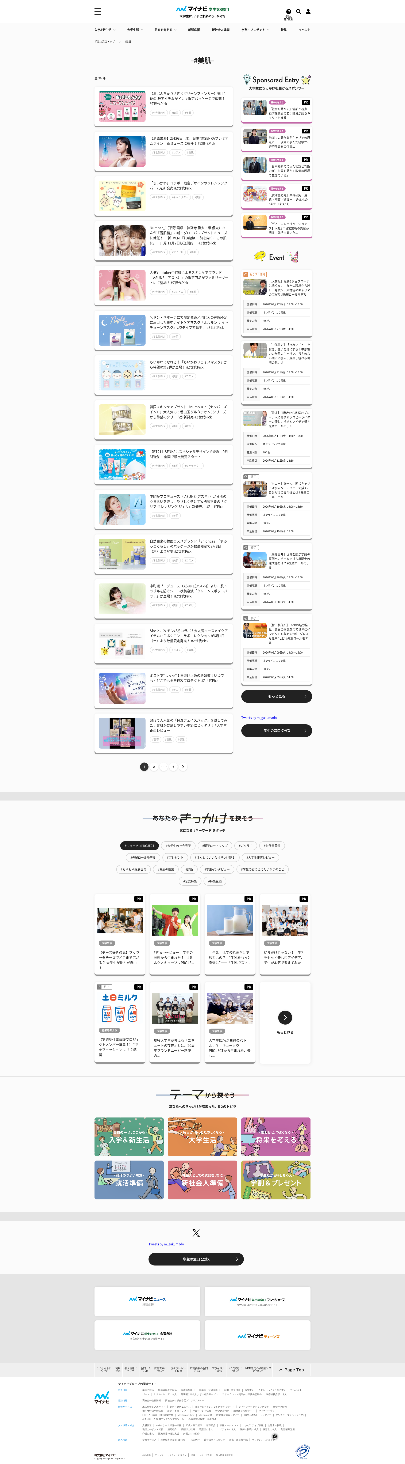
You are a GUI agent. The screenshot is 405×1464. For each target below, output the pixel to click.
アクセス (159, 1455)
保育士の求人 (270, 1429)
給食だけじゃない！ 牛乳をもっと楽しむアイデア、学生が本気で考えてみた (284, 957)
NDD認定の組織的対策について (258, 1370)
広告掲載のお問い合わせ (199, 1370)
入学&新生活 (102, 29)
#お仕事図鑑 (272, 845)
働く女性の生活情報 (152, 1411)
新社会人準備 (221, 29)
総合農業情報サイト (244, 1411)
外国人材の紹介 (191, 1433)
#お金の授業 (166, 869)
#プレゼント (175, 857)
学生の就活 (148, 1390)
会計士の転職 (275, 1425)
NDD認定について (235, 1370)
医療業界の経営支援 (168, 1433)
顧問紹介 (172, 1429)
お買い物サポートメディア (257, 1415)
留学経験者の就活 (167, 1390)
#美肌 (127, 41)
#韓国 (175, 112)
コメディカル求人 (226, 1429)
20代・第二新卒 (194, 1425)
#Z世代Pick (158, 112)
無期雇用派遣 (288, 1429)
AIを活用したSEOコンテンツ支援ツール (163, 1419)
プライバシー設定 (218, 1369)
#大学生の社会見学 (178, 845)
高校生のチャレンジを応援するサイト (214, 1407)
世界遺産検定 (222, 1411)
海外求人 (249, 1390)
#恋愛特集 (190, 881)
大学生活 (133, 29)
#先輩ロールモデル (143, 857)
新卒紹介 (211, 1425)
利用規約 (117, 1370)
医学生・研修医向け (209, 1390)
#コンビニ (177, 292)
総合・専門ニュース (180, 1407)
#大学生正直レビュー (260, 857)
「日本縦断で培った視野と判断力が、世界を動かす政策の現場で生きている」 (289, 171)
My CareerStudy (186, 1415)
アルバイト (296, 1390)
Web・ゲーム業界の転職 (168, 1425)
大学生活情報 (280, 1407)
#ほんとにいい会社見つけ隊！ (215, 857)
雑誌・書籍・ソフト (177, 1411)
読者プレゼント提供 (178, 1370)
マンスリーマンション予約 (290, 1415)
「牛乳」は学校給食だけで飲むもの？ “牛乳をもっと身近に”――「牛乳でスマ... (230, 957)
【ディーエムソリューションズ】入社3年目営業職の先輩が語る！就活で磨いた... (289, 228)
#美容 (155, 739)
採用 (193, 1455)
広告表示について (160, 1370)
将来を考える (163, 29)
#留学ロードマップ (215, 845)
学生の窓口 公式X (277, 730)
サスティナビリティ (176, 1455)
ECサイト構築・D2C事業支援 (157, 1415)
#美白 (175, 689)
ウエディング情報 (202, 1411)
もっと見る (276, 696)
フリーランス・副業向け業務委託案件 (242, 1394)
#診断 (189, 869)
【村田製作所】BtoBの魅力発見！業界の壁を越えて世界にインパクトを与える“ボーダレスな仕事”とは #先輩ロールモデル (289, 634)
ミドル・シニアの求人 (165, 1394)
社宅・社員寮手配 (238, 1439)
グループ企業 (205, 1455)
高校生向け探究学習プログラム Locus (185, 1400)
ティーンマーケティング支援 (254, 1407)
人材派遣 (147, 1425)
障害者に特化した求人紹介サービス (199, 1394)
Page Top (294, 1369)
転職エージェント (229, 1425)
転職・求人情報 (232, 1390)
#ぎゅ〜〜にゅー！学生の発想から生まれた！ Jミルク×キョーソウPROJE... (174, 957)
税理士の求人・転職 (152, 1429)
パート (145, 1394)
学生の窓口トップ (104, 41)
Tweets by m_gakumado (259, 717)
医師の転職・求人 (249, 1429)
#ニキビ (189, 605)
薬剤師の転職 (188, 1429)
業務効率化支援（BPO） (173, 1439)
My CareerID (205, 1415)
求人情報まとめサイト (154, 1407)
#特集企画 (215, 881)
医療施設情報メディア (227, 1415)
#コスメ (176, 152)
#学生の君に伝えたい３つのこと (262, 869)
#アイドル (177, 252)
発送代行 (195, 1439)
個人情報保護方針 (224, 1455)
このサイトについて (104, 1370)
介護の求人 (148, 1433)
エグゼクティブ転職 (253, 1425)
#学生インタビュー (217, 869)
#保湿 (181, 739)
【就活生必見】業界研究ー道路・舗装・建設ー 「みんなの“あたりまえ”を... (288, 199)
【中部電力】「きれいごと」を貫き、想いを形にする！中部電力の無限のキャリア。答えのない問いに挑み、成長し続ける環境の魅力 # (289, 353)
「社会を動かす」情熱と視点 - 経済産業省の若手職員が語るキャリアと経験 (289, 113)
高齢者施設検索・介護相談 (202, 1419)
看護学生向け (188, 1390)
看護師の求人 (206, 1429)
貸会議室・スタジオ (214, 1439)
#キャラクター (180, 197)
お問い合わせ (146, 1370)
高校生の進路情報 (151, 1400)
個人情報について (130, 1370)
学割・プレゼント (253, 29)
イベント (304, 29)
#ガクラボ (245, 845)
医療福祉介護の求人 (276, 1394)
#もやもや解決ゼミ (133, 869)
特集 (284, 29)
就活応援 (194, 29)
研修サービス (149, 1439)
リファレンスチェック (263, 1439)
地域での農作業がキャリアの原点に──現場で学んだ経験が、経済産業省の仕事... (289, 142)
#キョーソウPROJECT (139, 845)
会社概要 (146, 1455)
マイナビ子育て (267, 1411)
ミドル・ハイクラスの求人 (272, 1390)
